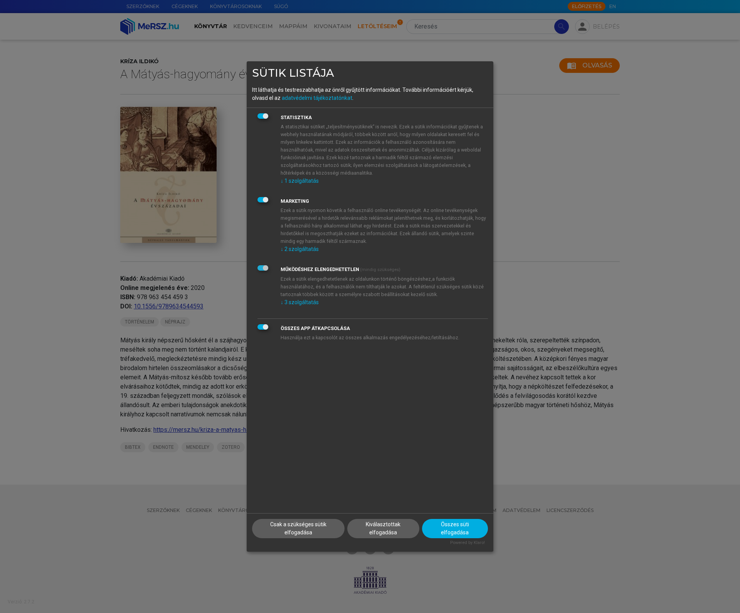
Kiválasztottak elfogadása (383, 528)
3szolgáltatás (300, 302)
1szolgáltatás (300, 181)
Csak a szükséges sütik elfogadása (298, 528)
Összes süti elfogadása (455, 528)
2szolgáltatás (300, 249)
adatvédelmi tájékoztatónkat (317, 98)
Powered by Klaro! (467, 542)
